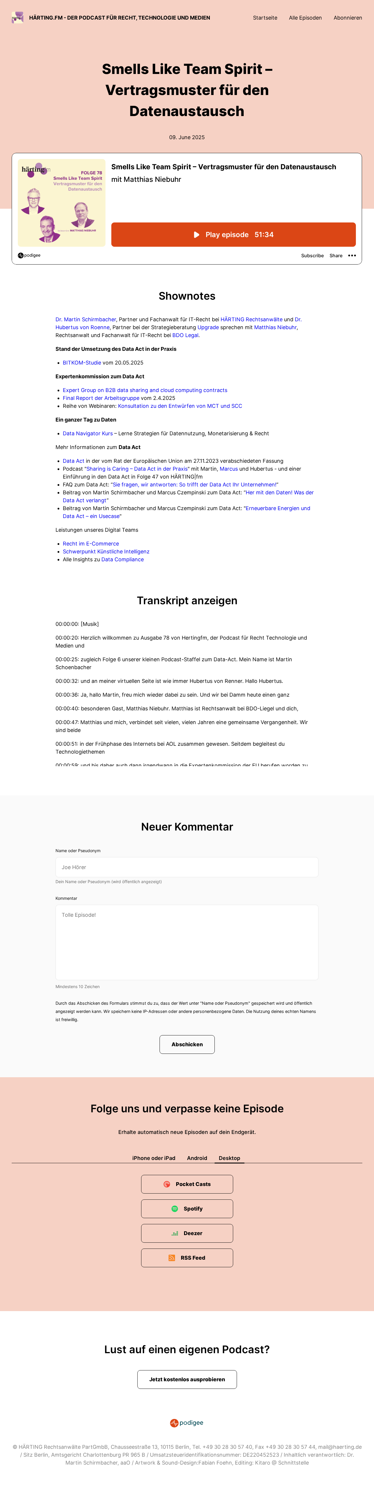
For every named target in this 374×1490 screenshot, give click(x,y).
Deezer (193, 1233)
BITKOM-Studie (82, 363)
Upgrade (208, 327)
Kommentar (66, 898)
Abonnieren (348, 18)
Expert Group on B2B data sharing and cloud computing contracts (145, 390)
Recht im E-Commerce (91, 544)
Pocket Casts (193, 1184)
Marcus (229, 469)
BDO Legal (185, 335)
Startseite (265, 18)
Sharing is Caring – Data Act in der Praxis (137, 469)
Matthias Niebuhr (275, 327)
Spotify (193, 1209)
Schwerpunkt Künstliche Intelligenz (106, 551)
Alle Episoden (305, 18)
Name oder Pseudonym (78, 850)
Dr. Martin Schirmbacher (86, 319)
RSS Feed (193, 1258)
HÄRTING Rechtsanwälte (252, 319)
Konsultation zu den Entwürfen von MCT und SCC (180, 406)
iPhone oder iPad (153, 1158)
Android (197, 1158)
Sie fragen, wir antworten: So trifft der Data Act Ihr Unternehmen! (194, 484)
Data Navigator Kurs (88, 433)
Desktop (229, 1158)
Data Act (73, 461)
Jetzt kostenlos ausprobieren (187, 1379)
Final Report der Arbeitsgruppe (101, 398)
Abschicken (187, 1044)
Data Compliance (122, 559)
